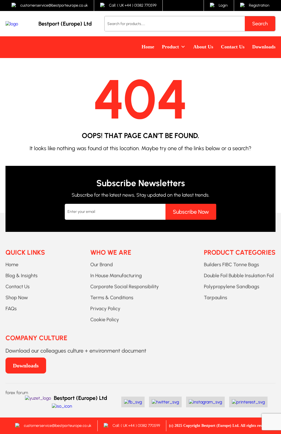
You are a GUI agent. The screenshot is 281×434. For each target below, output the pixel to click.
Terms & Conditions (111, 298)
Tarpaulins (215, 298)
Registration (259, 5)
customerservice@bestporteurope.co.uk (54, 5)
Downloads (264, 47)
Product (170, 47)
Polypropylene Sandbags (231, 287)
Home (148, 47)
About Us (203, 47)
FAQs (11, 309)
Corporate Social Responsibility (124, 287)
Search (260, 24)
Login (223, 5)
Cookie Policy (104, 320)
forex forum (16, 392)
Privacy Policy (105, 309)
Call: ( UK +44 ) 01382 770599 (132, 5)
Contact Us (233, 47)
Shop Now (16, 298)
